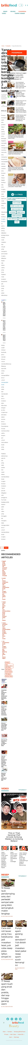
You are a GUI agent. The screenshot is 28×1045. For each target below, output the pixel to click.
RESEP (17, 222)
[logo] (9, 5)
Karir (10, 1037)
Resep (5, 11)
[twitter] (16, 1019)
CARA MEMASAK (12, 218)
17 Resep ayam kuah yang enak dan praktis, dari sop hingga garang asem (7, 992)
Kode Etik (20, 1034)
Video (4, 13)
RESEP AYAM (20, 212)
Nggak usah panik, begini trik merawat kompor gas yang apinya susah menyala (4, 568)
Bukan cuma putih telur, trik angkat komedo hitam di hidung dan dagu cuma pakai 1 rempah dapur (16, 185)
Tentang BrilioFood (19, 1031)
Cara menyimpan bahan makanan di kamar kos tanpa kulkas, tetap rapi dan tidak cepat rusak (21, 85)
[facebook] (25, 5)
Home (3, 45)
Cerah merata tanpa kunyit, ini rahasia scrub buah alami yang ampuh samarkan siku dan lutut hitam (16, 169)
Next (6, 547)
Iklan (4, 1031)
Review (12, 11)
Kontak (10, 1031)
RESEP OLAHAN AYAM (17, 206)
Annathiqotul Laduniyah (4, 95)
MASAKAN (12, 212)
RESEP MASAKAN (16, 215)
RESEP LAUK (22, 218)
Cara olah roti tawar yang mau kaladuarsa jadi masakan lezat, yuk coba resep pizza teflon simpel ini (7, 942)
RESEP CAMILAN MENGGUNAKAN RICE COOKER (17, 199)
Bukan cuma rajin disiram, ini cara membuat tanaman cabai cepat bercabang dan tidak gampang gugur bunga (16, 136)
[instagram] (12, 1019)
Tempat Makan (20, 13)
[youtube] (20, 1019)
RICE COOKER (17, 202)
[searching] (21, 5)
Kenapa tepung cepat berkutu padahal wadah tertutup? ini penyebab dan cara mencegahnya (21, 117)
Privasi (6, 1034)
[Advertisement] (14, 30)
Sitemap (16, 1037)
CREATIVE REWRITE (17, 209)
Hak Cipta (13, 1034)
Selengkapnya (22, 789)
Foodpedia (22, 11)
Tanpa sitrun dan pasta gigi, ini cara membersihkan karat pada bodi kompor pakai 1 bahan (6, 611)
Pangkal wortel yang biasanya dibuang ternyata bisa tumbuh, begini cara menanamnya (15, 153)
